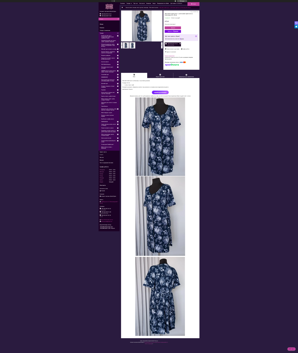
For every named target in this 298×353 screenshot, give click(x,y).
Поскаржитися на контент (150, 342)
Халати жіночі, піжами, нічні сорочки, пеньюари (137, 7)
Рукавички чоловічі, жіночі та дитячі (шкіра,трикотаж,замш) (108, 131)
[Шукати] (118, 19)
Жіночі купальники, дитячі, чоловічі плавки (107, 135)
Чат (293, 349)
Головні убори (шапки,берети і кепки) (108, 141)
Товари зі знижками (105, 30)
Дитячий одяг (104, 83)
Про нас (135, 3)
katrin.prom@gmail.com (106, 221)
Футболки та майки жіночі (107, 119)
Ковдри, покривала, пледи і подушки (108, 86)
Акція (154, 3)
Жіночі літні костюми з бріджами (106, 147)
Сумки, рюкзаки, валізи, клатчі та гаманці (108, 125)
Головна (122, 3)
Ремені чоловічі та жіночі (107, 128)
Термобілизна (104, 106)
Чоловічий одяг (105, 74)
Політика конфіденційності (162, 342)
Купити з (170, 31)
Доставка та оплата (176, 3)
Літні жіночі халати (153, 7)
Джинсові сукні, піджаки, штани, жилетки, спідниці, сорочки (109, 109)
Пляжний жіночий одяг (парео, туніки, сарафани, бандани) (108, 41)
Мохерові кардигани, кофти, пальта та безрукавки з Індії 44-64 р (108, 45)
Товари (128, 3)
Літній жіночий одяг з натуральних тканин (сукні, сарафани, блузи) (107, 37)
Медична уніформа (105, 55)
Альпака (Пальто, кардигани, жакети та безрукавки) (108, 52)
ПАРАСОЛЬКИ (104, 121)
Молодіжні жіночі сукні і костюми (107, 67)
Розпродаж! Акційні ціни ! (107, 144)
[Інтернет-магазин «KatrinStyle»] (109, 6)
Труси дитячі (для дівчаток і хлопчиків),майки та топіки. (108, 80)
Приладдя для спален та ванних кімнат (109, 103)
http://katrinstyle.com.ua (107, 219)
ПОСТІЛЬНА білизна (106, 64)
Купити (173, 28)
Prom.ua (156, 340)
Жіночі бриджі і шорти (106, 112)
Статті (101, 154)
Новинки (148, 3)
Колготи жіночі (105, 61)
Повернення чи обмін (163, 3)
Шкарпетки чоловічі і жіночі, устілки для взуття (108, 58)
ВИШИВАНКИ (104, 77)
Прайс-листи (103, 152)
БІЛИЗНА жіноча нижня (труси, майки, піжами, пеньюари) (108, 71)
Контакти (142, 3)
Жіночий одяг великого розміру (109, 49)
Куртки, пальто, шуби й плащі (108, 96)
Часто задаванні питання (106, 162)
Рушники (103, 90)
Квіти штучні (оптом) (106, 138)
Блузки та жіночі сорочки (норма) (107, 116)
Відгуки (102, 160)
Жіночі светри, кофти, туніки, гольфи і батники (108, 99)
